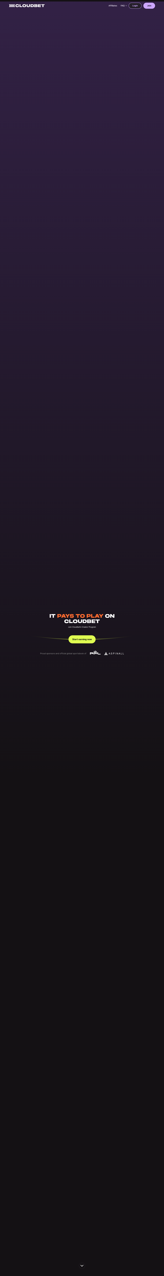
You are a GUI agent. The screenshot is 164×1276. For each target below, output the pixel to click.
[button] (124, 5)
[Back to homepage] (27, 5)
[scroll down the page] (82, 1266)
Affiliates (113, 5)
